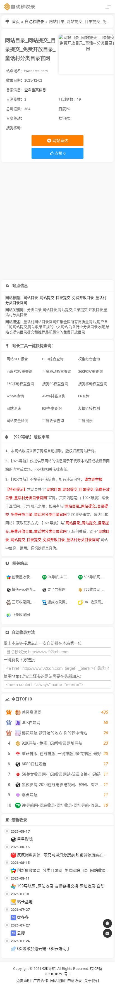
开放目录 (95, 310)
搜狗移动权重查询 (92, 384)
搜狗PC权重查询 (55, 384)
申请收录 (74, 980)
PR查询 (84, 396)
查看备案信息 (35, 90)
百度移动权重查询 (56, 371)
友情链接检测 (89, 408)
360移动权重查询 (20, 384)
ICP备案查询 (52, 408)
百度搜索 (85, 421)
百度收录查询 (53, 421)
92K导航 (49, 968)
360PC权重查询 (90, 371)
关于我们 (91, 980)
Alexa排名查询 (53, 396)
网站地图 (58, 980)
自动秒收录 (34, 21)
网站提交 (65, 310)
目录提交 (80, 310)
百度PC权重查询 (19, 371)
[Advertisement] (57, 221)
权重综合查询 (89, 359)
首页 (16, 21)
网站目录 (49, 310)
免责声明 (23, 980)
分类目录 (34, 310)
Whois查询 (15, 396)
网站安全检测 (17, 421)
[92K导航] (19, 6)
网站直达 (60, 140)
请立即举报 (93, 479)
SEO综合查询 (53, 359)
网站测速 (13, 408)
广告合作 (40, 980)
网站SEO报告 (17, 359)
